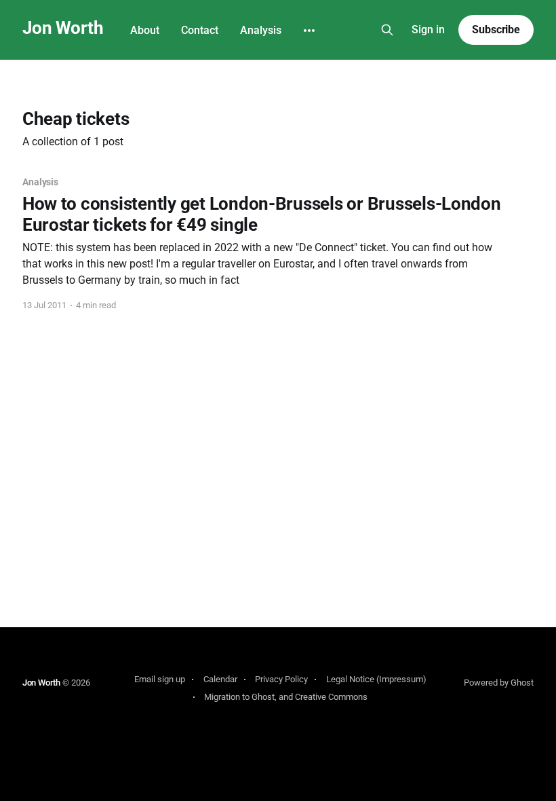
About (144, 30)
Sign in (428, 29)
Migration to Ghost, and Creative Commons (286, 697)
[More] (309, 30)
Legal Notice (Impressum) (376, 679)
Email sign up (159, 679)
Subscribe (496, 29)
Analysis (260, 30)
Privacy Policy (281, 679)
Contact (199, 30)
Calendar (220, 679)
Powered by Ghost (499, 682)
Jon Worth (62, 28)
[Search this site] (387, 30)
